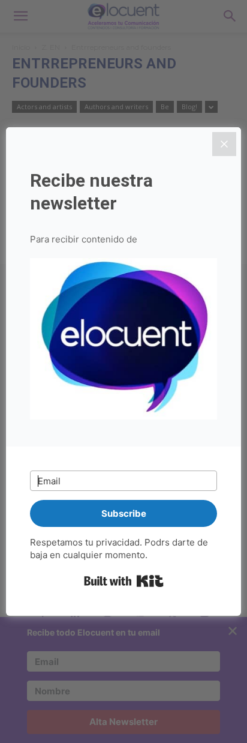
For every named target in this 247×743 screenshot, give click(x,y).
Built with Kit (124, 581)
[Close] (224, 144)
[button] (123, 340)
